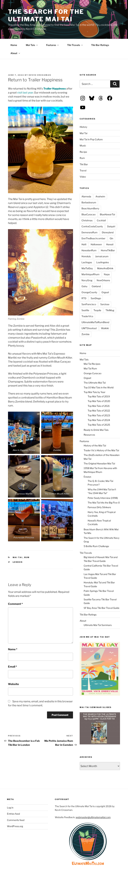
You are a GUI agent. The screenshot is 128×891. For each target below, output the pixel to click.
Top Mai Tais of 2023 (99, 415)
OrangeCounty (89, 292)
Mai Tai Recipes (92, 363)
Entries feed (13, 813)
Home (13, 45)
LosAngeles (102, 262)
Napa (107, 274)
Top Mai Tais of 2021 (99, 405)
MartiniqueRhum (91, 274)
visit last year (25, 92)
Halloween (96, 244)
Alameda (86, 196)
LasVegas (87, 262)
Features (51, 45)
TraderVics (87, 316)
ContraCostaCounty (92, 226)
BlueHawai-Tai (107, 214)
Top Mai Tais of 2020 (99, 401)
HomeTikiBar (108, 250)
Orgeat (105, 292)
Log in (10, 807)
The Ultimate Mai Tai (95, 382)
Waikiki (105, 328)
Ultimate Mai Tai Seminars (98, 625)
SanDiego (96, 298)
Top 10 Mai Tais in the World (99, 387)
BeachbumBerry (90, 208)
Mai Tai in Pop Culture (91, 139)
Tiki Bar (84, 164)
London (18, 562)
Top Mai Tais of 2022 (99, 410)
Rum (27, 557)
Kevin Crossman (40, 75)
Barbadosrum (89, 202)
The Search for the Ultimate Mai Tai (46, 15)
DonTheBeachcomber (93, 238)
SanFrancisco (89, 304)
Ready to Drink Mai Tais (96, 429)
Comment (15, 603)
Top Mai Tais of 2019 (99, 396)
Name (12, 649)
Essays (87, 476)
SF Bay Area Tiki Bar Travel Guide (101, 607)
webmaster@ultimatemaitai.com (93, 817)
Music (83, 145)
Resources (89, 434)
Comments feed (15, 820)
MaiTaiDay (87, 268)
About (13, 53)
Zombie (86, 334)
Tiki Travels (73, 45)
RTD (84, 298)
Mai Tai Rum (90, 368)
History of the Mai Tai (95, 445)
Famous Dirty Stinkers (99, 507)
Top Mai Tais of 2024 (99, 420)
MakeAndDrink (105, 268)
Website (13, 684)
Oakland (96, 286)
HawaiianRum (89, 250)
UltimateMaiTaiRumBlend (95, 322)
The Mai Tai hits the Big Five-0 (104, 502)
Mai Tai (18, 557)
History (83, 126)
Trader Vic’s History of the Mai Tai (101, 450)
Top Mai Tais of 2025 (99, 424)
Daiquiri (111, 226)
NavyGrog (87, 280)
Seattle (85, 310)
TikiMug (110, 310)
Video (83, 176)
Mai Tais (30, 45)
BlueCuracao (89, 214)
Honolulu (86, 256)
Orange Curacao (92, 373)
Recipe (83, 151)
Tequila (97, 310)
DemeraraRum (90, 232)
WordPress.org (15, 826)
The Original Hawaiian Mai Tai (99, 463)
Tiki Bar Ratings (100, 45)
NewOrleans (103, 280)
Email (12, 666)
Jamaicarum (101, 256)
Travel (83, 170)
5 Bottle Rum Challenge (96, 546)
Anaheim (100, 196)
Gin (111, 238)
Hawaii (109, 244)
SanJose (104, 304)
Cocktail (101, 220)
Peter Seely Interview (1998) (103, 497)
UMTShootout (89, 328)
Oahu (84, 286)
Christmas (87, 220)
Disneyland (108, 232)
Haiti (84, 244)
